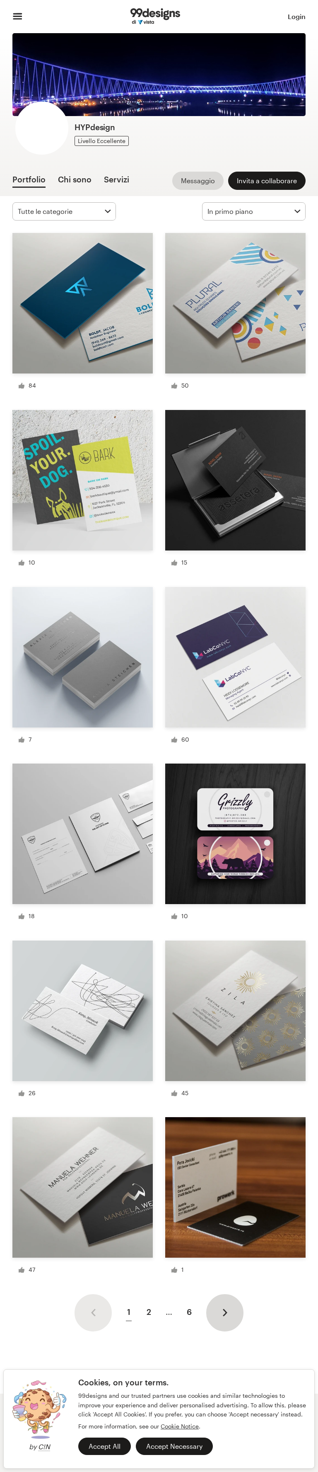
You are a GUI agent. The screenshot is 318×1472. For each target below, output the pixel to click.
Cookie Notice (180, 1426)
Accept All (104, 1446)
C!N (44, 1446)
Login (297, 16)
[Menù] (17, 16)
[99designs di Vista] (155, 16)
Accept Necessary (174, 1446)
